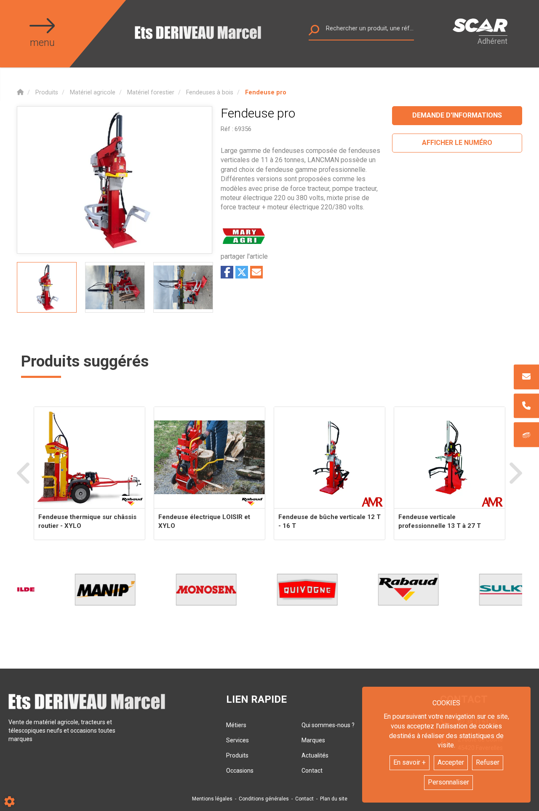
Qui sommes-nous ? (328, 725)
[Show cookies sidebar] (9, 801)
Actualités (315, 755)
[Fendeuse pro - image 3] (183, 287)
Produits (237, 755)
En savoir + (409, 762)
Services (237, 740)
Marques (313, 740)
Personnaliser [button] (448, 782)
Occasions (239, 770)
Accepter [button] (451, 762)
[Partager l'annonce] (256, 272)
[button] (265, 92)
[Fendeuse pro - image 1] (47, 287)
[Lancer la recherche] (314, 32)
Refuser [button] (487, 762)
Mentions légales (212, 799)
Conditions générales (264, 799)
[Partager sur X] (241, 272)
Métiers (236, 725)
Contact (312, 770)
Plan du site (333, 799)
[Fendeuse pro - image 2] (115, 287)
